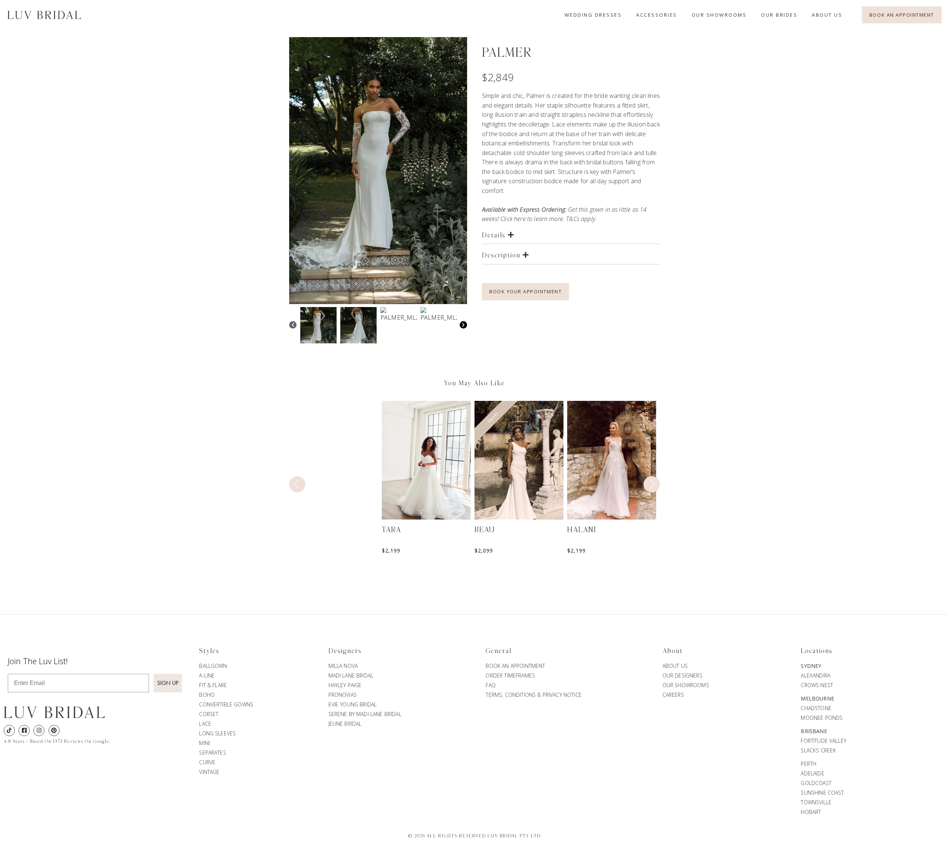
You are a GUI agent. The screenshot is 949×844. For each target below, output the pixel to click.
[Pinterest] (54, 730)
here (520, 219)
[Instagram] (38, 730)
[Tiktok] (9, 730)
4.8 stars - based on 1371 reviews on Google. (57, 741)
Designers (345, 651)
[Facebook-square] (24, 730)
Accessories (656, 14)
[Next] (463, 325)
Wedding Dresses (593, 14)
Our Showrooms (719, 14)
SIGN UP (167, 682)
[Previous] (293, 325)
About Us (827, 14)
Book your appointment (525, 291)
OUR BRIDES (779, 14)
